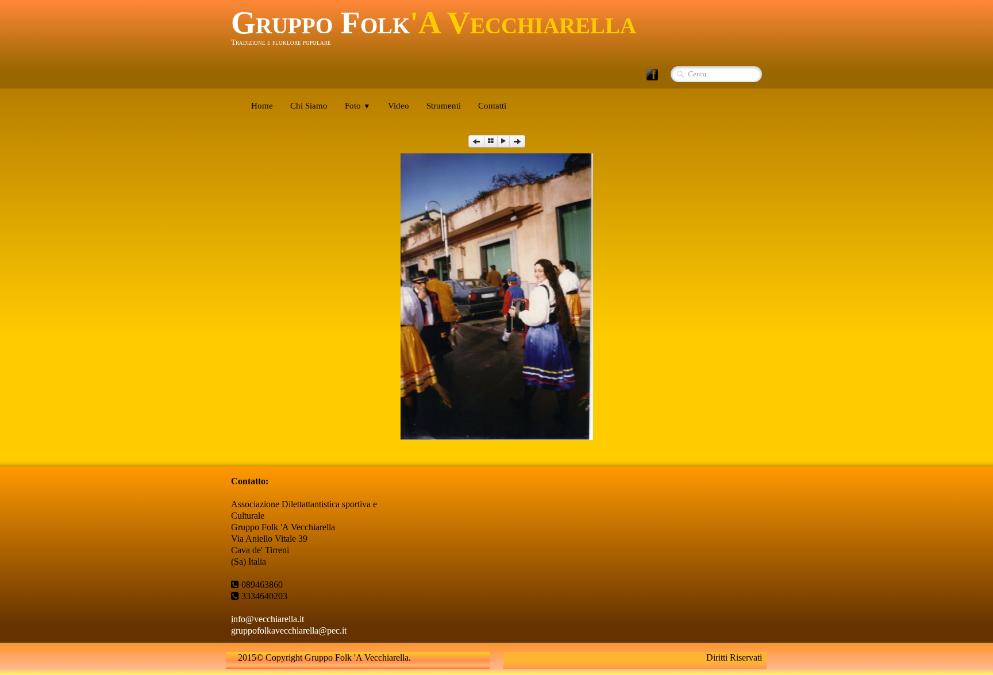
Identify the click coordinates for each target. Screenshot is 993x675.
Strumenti (443, 105)
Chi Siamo (309, 105)
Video (398, 105)
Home (262, 105)
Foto (358, 105)
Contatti (492, 105)
